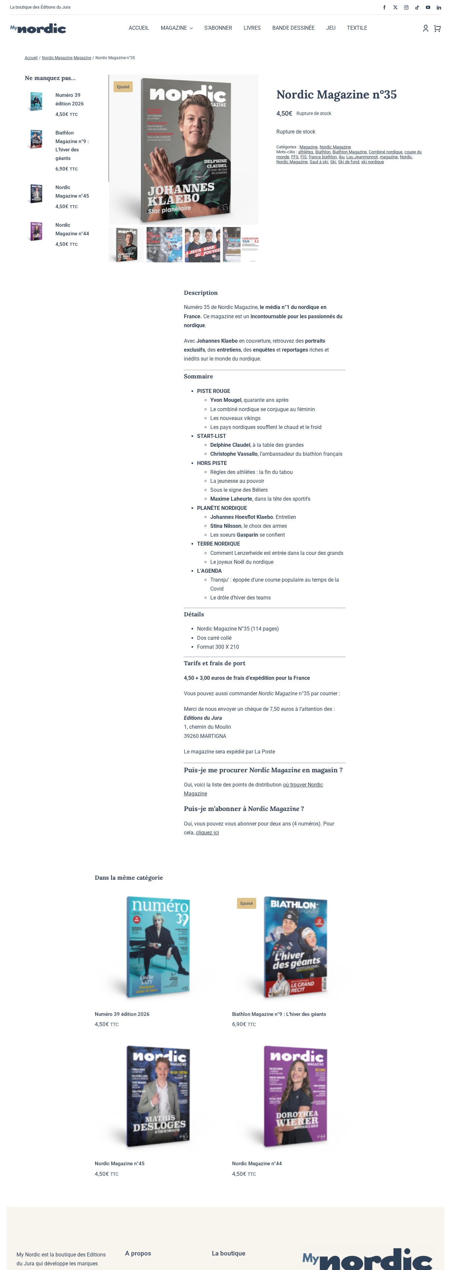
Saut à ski (319, 161)
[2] (184, 150)
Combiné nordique (385, 151)
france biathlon (323, 156)
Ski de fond (348, 161)
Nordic (406, 156)
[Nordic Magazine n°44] (294, 1096)
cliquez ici (207, 832)
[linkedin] (439, 7)
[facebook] (384, 7)
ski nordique (372, 161)
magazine (389, 156)
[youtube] (428, 7)
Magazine (308, 146)
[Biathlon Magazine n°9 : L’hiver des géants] (294, 946)
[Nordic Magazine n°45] (157, 1096)
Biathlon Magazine (349, 151)
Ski (333, 161)
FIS (303, 156)
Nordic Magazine (335, 146)
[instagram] (406, 7)
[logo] (45, 25)
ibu (341, 156)
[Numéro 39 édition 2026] (157, 946)
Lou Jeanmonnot (362, 156)
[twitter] (395, 7)
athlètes (305, 151)
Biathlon (322, 151)
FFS (294, 156)
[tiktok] (417, 7)
